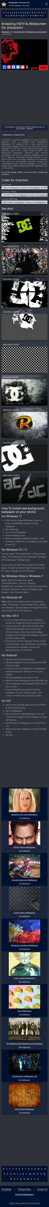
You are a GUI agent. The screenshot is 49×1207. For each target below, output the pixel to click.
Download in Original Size (14, 135)
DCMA (43, 67)
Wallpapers (6, 32)
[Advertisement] (24, 98)
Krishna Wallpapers (24, 1194)
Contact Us (42, 1189)
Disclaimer (7, 1189)
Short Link (6, 184)
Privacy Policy (24, 1189)
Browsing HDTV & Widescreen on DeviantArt (30, 32)
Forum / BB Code (9, 199)
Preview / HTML (9, 191)
